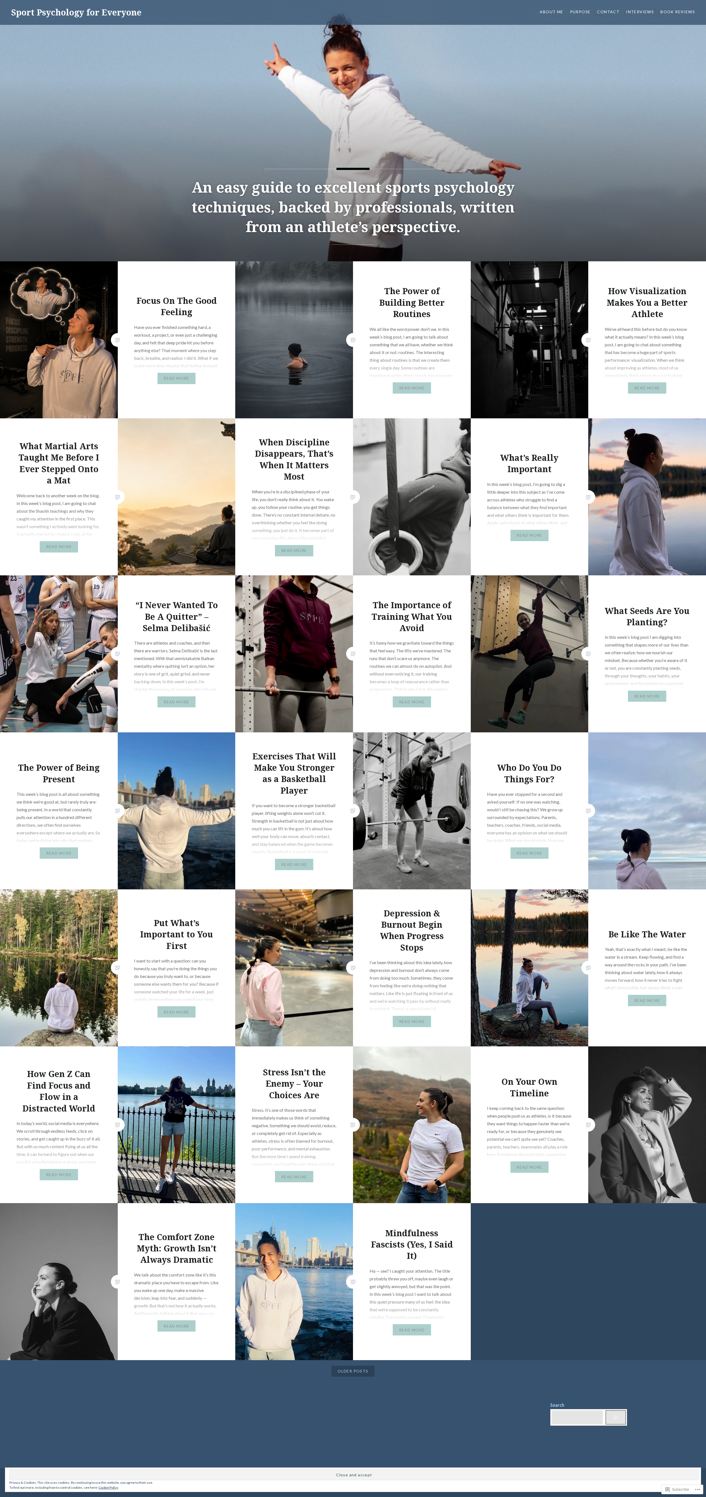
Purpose (580, 11)
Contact (608, 11)
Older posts (353, 1371)
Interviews (640, 11)
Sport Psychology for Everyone (76, 12)
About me (551, 11)
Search (557, 1405)
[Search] (616, 1417)
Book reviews (677, 11)
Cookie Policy (108, 1487)
